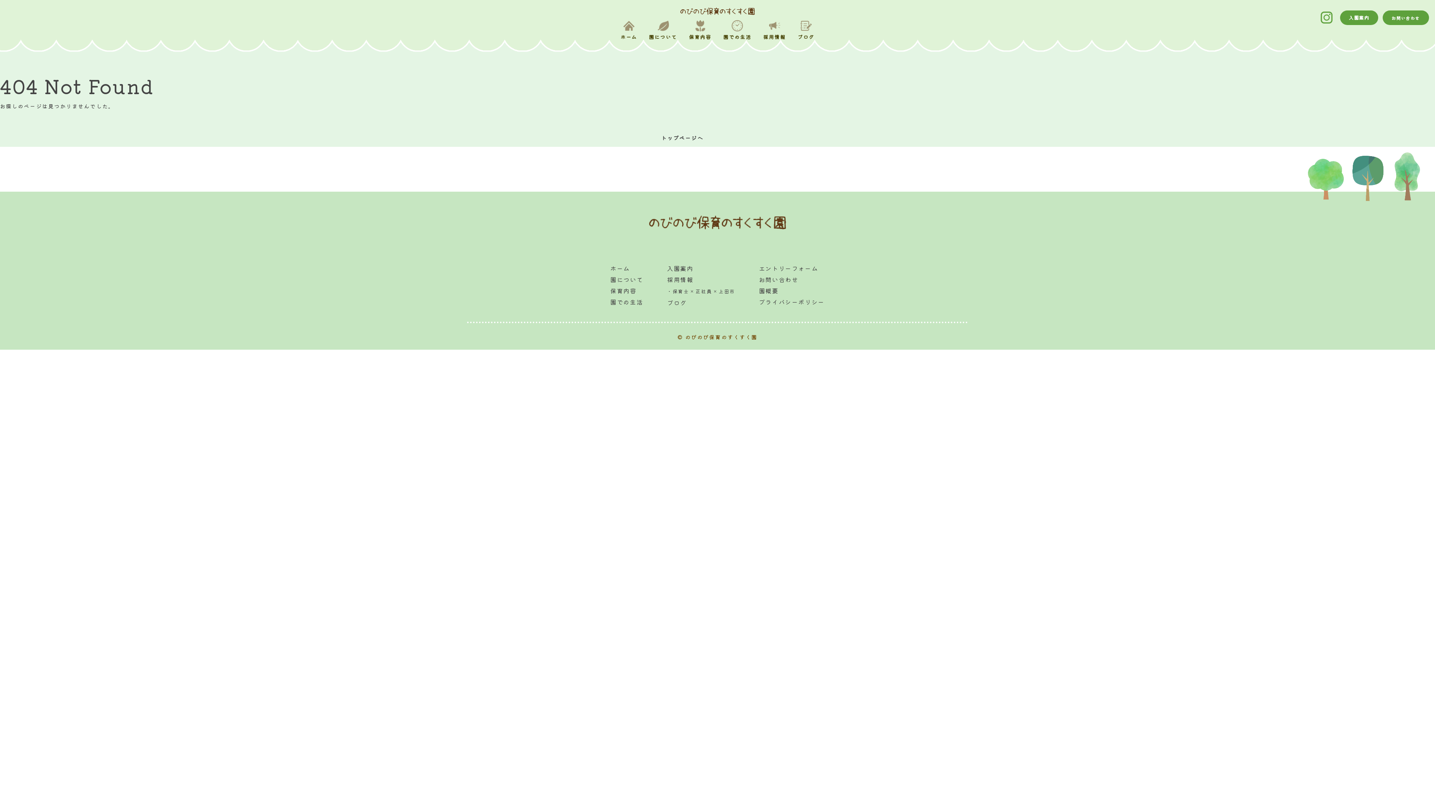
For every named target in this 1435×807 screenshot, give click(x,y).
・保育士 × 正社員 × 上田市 (701, 291)
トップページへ (682, 138)
